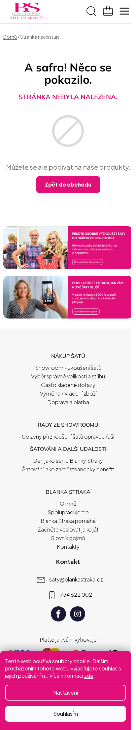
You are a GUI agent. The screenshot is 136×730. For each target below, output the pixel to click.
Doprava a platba (68, 402)
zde (88, 675)
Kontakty (68, 546)
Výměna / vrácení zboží (68, 393)
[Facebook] (58, 614)
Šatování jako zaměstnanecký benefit (68, 469)
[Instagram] (77, 614)
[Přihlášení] (76, 12)
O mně (68, 503)
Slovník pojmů (68, 538)
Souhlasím (65, 713)
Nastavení (65, 692)
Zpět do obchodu (68, 184)
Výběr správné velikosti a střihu (68, 376)
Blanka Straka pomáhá (68, 520)
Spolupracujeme (68, 512)
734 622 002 (76, 594)
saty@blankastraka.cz (76, 579)
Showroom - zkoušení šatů (68, 367)
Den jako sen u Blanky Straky (68, 460)
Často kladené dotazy (68, 384)
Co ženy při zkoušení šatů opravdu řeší (68, 436)
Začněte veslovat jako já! (68, 529)
